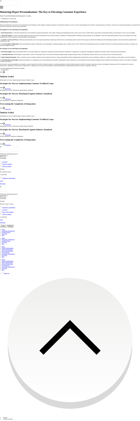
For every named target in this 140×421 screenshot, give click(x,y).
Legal (1, 181)
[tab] (3, 226)
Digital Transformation (7, 248)
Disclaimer (3, 183)
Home (3, 229)
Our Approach (5, 252)
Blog (3, 235)
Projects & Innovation (7, 251)
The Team (4, 234)
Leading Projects (6, 232)
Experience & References (8, 231)
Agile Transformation (7, 249)
